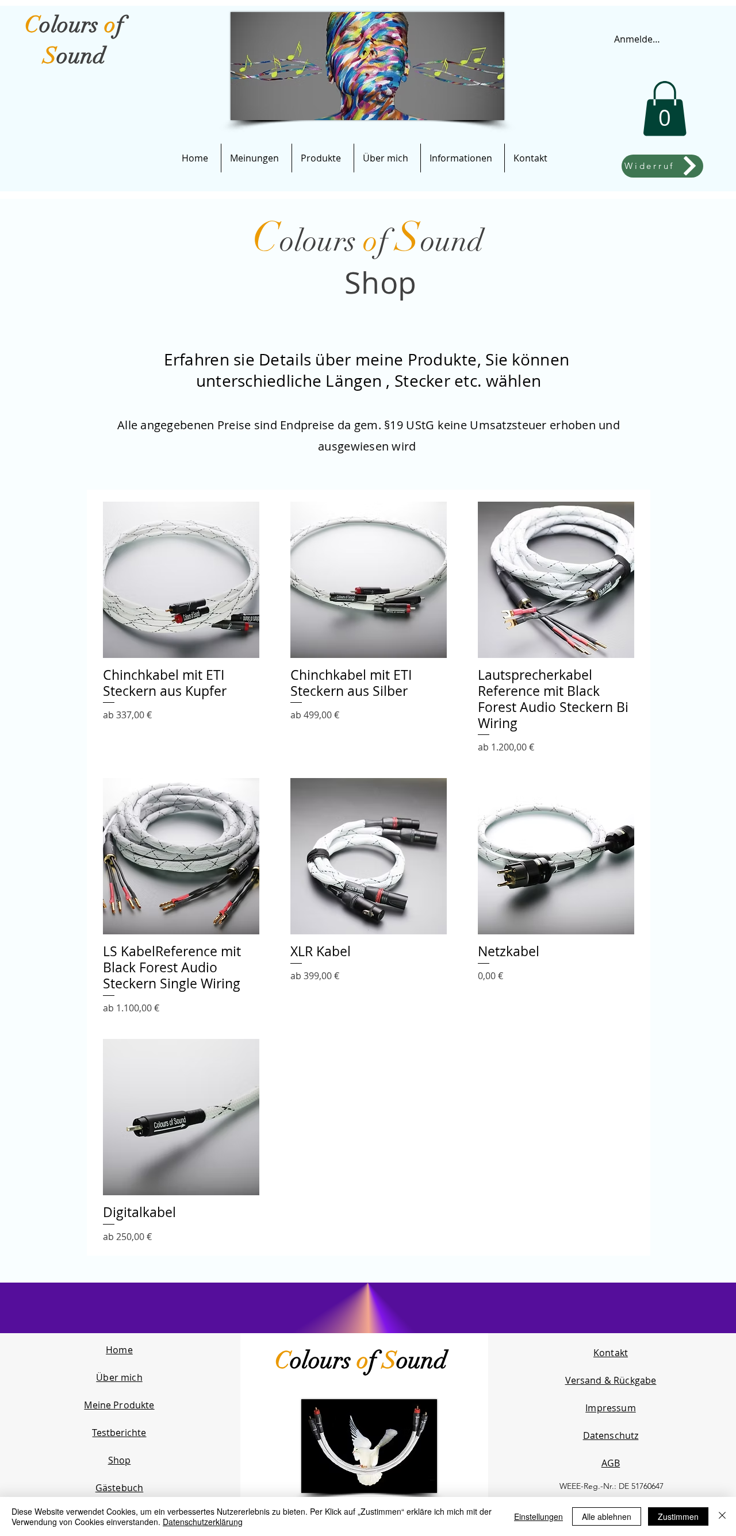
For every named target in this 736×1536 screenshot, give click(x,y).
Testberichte (119, 1432)
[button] (665, 108)
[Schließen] (722, 1516)
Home (119, 1349)
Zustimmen (678, 1516)
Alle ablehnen (606, 1516)
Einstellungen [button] (538, 1516)
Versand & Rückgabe (611, 1380)
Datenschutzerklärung (203, 1521)
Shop (119, 1460)
